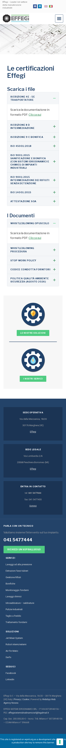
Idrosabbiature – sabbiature (20, 603)
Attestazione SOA (23, 201)
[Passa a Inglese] (46, 6)
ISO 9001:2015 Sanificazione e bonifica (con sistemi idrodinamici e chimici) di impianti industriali (29, 161)
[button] (59, 18)
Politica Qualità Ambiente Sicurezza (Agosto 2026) (29, 280)
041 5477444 (18, 539)
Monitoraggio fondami (17, 590)
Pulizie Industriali (14, 609)
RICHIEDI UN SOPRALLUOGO (24, 549)
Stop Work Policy (23, 260)
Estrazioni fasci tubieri (17, 570)
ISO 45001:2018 (21, 146)
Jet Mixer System (14, 638)
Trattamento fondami (16, 622)
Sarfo (8, 657)
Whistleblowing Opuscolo (29, 223)
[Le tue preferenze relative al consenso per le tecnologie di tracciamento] (59, 741)
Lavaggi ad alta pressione (19, 564)
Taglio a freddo (13, 616)
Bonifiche (10, 583)
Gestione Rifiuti (13, 577)
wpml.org (28, 739)
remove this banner (44, 742)
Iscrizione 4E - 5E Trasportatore (22, 98)
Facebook (11, 673)
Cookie (25, 699)
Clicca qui (35, 114)
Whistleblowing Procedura (22, 250)
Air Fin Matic (12, 651)
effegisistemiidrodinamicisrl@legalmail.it (28, 713)
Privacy (17, 699)
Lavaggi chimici (13, 596)
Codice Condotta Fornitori (30, 269)
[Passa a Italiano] (51, 6)
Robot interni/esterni (16, 644)
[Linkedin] (40, 6)
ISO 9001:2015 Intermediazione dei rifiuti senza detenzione (29, 180)
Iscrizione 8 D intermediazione (22, 126)
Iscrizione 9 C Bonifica (26, 137)
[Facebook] (35, 6)
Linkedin (10, 679)
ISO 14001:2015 (20, 192)
